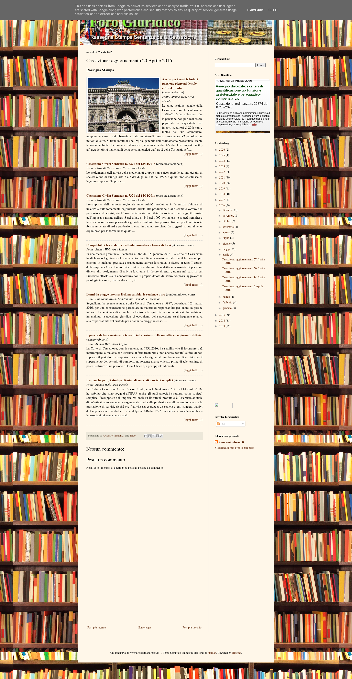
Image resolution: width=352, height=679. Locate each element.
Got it (273, 10)
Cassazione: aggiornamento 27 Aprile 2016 (243, 261)
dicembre (228, 210)
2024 (222, 161)
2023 (222, 166)
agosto (227, 232)
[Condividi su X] (153, 436)
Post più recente (96, 627)
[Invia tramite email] (146, 436)
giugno (227, 243)
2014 (222, 320)
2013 (222, 326)
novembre (229, 215)
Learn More (255, 10)
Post (222, 424)
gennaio (227, 308)
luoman (212, 653)
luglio (226, 238)
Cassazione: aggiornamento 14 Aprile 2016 (243, 279)
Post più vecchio (192, 627)
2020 (222, 183)
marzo (227, 297)
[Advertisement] (144, 591)
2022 (222, 172)
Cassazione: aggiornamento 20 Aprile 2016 (243, 270)
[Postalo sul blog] (149, 436)
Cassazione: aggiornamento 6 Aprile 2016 (242, 288)
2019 (222, 188)
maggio (227, 249)
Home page (144, 627)
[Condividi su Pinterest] (161, 436)
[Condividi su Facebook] (157, 436)
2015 (222, 315)
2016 (222, 205)
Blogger (236, 653)
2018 (222, 194)
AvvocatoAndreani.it (231, 442)
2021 (222, 177)
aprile (226, 254)
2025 (222, 155)
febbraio (228, 302)
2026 (222, 149)
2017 (222, 200)
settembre (228, 227)
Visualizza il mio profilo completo (234, 448)
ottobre (227, 221)
